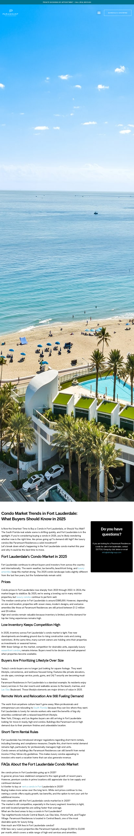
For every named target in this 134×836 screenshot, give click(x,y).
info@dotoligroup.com (111, 552)
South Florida (40, 707)
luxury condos (24, 596)
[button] (99, 12)
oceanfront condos (10, 650)
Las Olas (5, 689)
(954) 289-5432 (85, 2)
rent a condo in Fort (32, 786)
